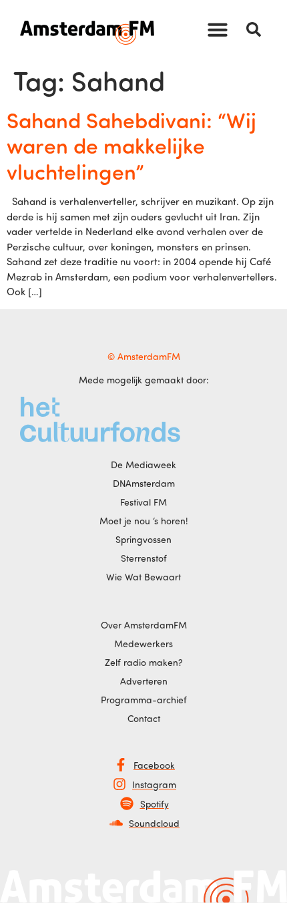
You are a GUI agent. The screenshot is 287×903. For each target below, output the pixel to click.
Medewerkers (143, 643)
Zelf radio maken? (144, 662)
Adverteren (144, 681)
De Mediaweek (143, 464)
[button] (218, 29)
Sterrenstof (144, 558)
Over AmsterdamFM (144, 624)
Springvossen (143, 539)
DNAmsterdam (144, 483)
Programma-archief (144, 699)
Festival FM (143, 502)
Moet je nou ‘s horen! (143, 520)
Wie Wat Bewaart (143, 576)
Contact (143, 718)
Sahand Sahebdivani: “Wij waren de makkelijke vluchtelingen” (131, 145)
